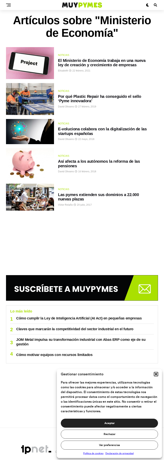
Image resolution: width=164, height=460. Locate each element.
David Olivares (66, 106)
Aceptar (109, 423)
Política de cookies (93, 453)
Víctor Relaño (65, 204)
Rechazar (109, 434)
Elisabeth (63, 70)
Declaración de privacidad (119, 453)
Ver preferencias (109, 445)
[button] (156, 374)
